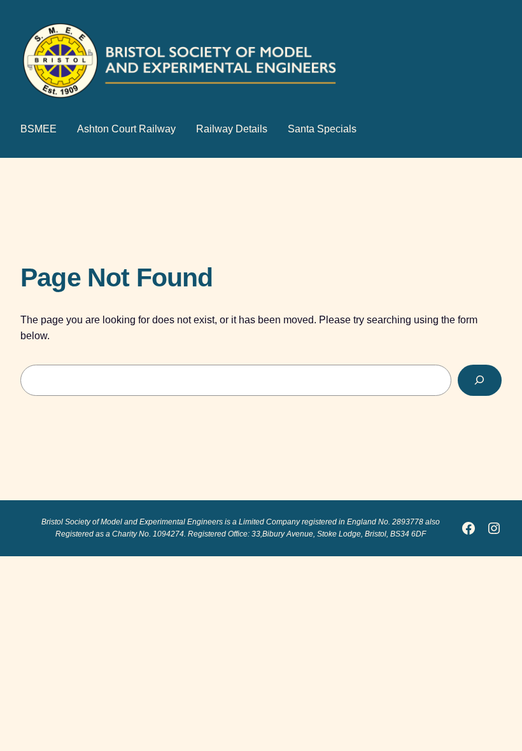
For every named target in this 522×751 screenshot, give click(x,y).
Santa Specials (322, 128)
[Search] (480, 380)
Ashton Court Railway (126, 128)
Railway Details (231, 128)
